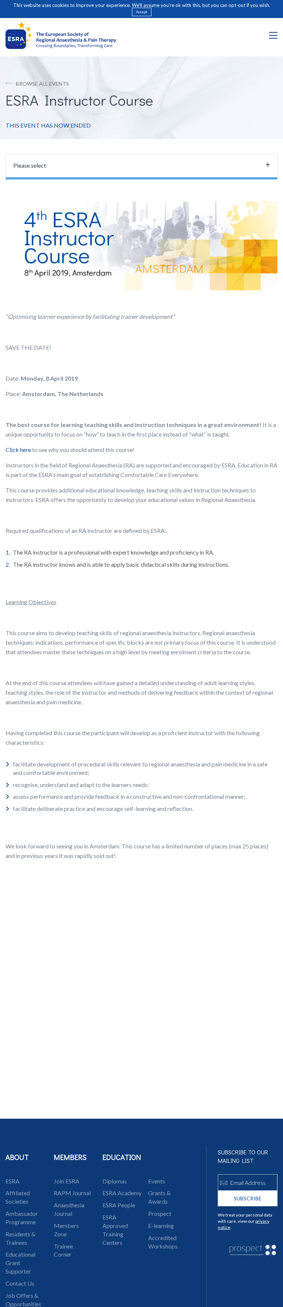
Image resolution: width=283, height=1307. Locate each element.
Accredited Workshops (163, 1242)
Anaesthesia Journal (69, 1209)
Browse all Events (42, 84)
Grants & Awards (159, 1197)
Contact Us (20, 1283)
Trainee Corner (63, 1250)
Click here (18, 449)
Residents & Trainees (20, 1238)
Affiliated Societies (18, 1197)
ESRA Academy (122, 1192)
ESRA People (118, 1204)
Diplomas (114, 1181)
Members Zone (66, 1229)
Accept (141, 12)
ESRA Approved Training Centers (115, 1230)
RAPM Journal (72, 1192)
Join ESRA (66, 1181)
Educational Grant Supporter (20, 1263)
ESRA (13, 1181)
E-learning (161, 1225)
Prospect (159, 1213)
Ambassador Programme (22, 1217)
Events (156, 1181)
